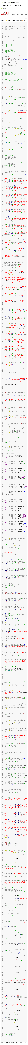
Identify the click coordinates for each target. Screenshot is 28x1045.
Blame (3, 20)
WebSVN (7, 1042)
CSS (14, 1043)
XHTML (25, 1042)
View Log (19, 20)
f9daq (5, 8)
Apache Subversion (15, 1042)
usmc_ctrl (9, 14)
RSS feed (26, 20)
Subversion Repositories (12, 6)
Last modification (11, 20)
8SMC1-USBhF (5, 13)
